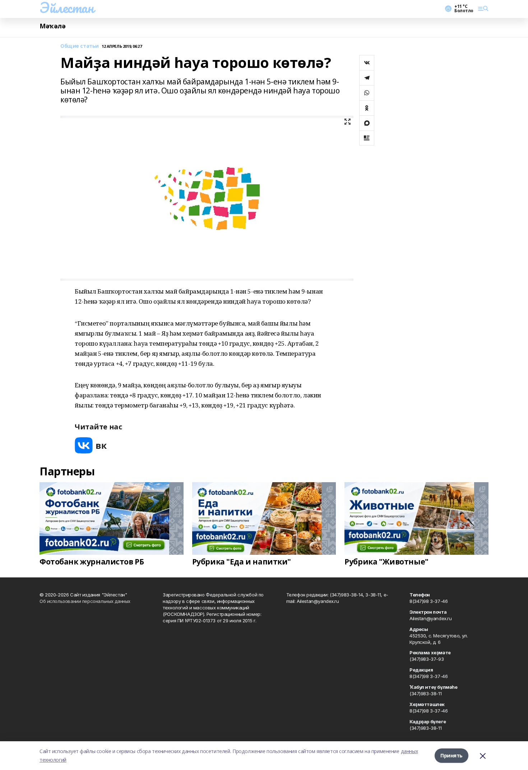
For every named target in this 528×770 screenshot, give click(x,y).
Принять (451, 755)
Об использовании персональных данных (85, 601)
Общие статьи (79, 46)
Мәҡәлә (52, 26)
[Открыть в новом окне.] (91, 445)
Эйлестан (67, 7)
